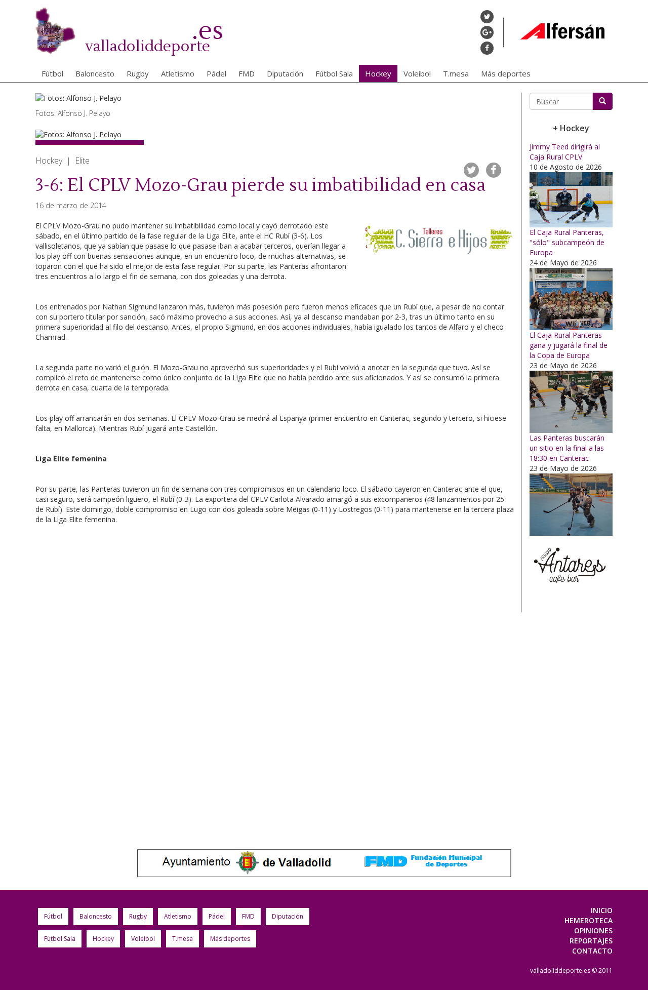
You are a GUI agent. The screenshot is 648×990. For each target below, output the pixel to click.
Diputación (285, 73)
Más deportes (506, 73)
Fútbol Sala (334, 73)
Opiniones (593, 930)
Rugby (138, 73)
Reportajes (591, 940)
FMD (246, 73)
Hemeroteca (588, 920)
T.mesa (456, 73)
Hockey (378, 73)
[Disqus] (274, 681)
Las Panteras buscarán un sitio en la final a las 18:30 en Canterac (567, 448)
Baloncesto (94, 73)
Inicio (602, 910)
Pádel (216, 73)
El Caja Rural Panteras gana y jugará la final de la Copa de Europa (569, 345)
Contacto (592, 951)
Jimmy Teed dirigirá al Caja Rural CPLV (565, 152)
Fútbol (52, 73)
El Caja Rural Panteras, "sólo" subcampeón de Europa (567, 242)
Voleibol (417, 73)
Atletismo (177, 73)
